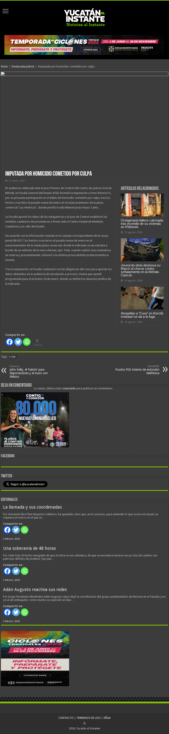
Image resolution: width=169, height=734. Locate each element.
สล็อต (106, 717)
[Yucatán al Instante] (84, 17)
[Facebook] (9, 342)
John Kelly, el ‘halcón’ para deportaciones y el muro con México (29, 371)
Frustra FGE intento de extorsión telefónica (137, 370)
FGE (13, 356)
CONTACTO (66, 717)
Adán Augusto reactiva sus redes (35, 589)
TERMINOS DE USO (88, 717)
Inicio (4, 66)
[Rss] (84, 723)
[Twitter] (18, 342)
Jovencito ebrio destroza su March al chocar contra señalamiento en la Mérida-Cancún (140, 270)
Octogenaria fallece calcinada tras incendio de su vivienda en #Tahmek (142, 223)
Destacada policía (23, 66)
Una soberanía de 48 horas (29, 548)
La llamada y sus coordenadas (32, 507)
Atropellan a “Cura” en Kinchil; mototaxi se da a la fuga (142, 314)
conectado (69, 388)
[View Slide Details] (35, 420)
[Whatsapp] (27, 342)
